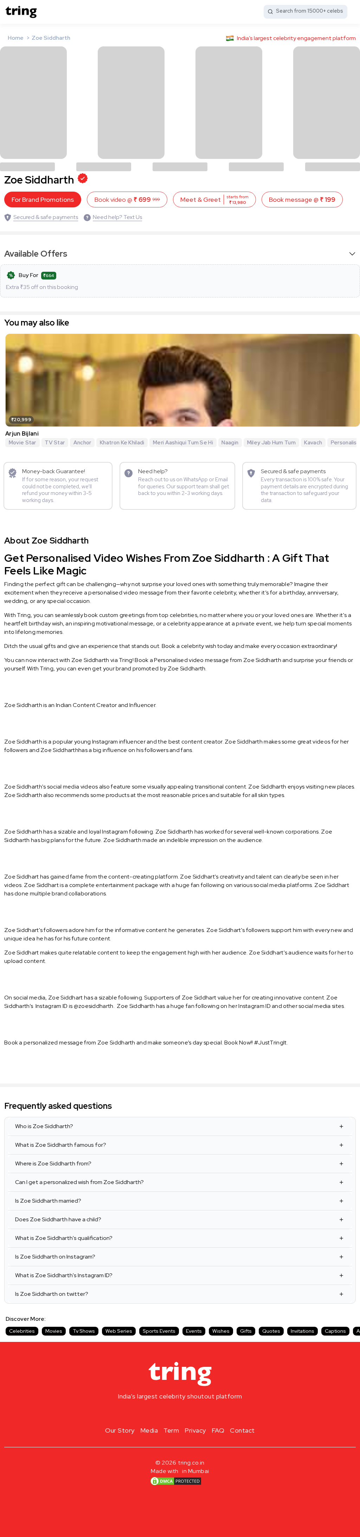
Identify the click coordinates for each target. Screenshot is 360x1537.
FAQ (218, 1430)
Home (16, 37)
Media (149, 1430)
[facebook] (168, 1413)
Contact (242, 1430)
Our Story (120, 1430)
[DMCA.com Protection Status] (176, 1480)
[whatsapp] (202, 1413)
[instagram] (157, 1413)
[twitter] (180, 1413)
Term (171, 1430)
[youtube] (191, 1413)
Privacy (195, 1430)
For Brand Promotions (43, 199)
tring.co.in (191, 1462)
